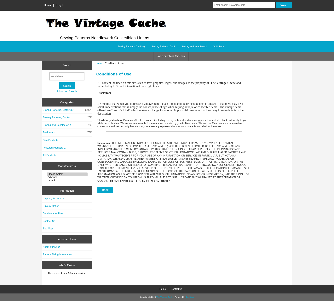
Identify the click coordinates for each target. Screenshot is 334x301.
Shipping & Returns (53, 198)
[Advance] (67, 177)
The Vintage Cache (165, 297)
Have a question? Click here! (171, 56)
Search (67, 65)
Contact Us (49, 221)
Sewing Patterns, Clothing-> (67, 109)
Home (47, 5)
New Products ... (52, 140)
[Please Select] (67, 174)
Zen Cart (190, 297)
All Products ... (51, 155)
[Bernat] (67, 180)
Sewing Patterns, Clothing (131, 46)
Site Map (48, 228)
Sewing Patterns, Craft (163, 46)
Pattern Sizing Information (57, 254)
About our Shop (51, 246)
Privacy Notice (51, 206)
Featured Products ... (54, 147)
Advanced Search (67, 91)
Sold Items (218, 46)
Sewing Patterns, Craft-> (67, 117)
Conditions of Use (53, 213)
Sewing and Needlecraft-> (67, 124)
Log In (60, 5)
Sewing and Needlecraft (194, 46)
